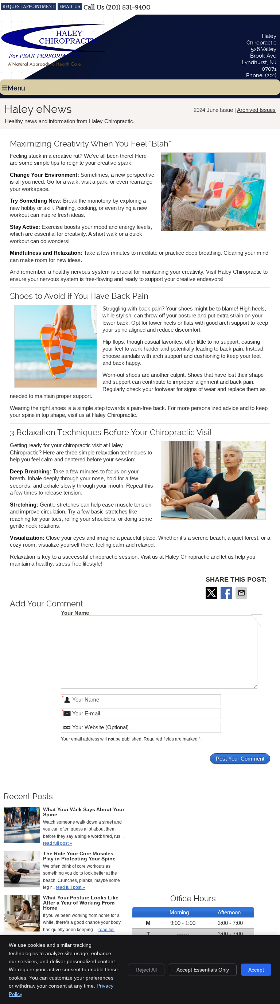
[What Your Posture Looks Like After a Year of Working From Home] (22, 914)
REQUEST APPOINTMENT (28, 6)
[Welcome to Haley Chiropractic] (53, 66)
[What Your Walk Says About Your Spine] (22, 826)
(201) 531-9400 (128, 7)
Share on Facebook (227, 593)
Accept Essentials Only (202, 970)
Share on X (212, 593)
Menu (16, 88)
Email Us (69, 6)
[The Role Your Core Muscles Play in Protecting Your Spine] (22, 870)
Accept (256, 970)
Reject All (146, 970)
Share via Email (242, 593)
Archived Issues (256, 110)
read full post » (57, 843)
